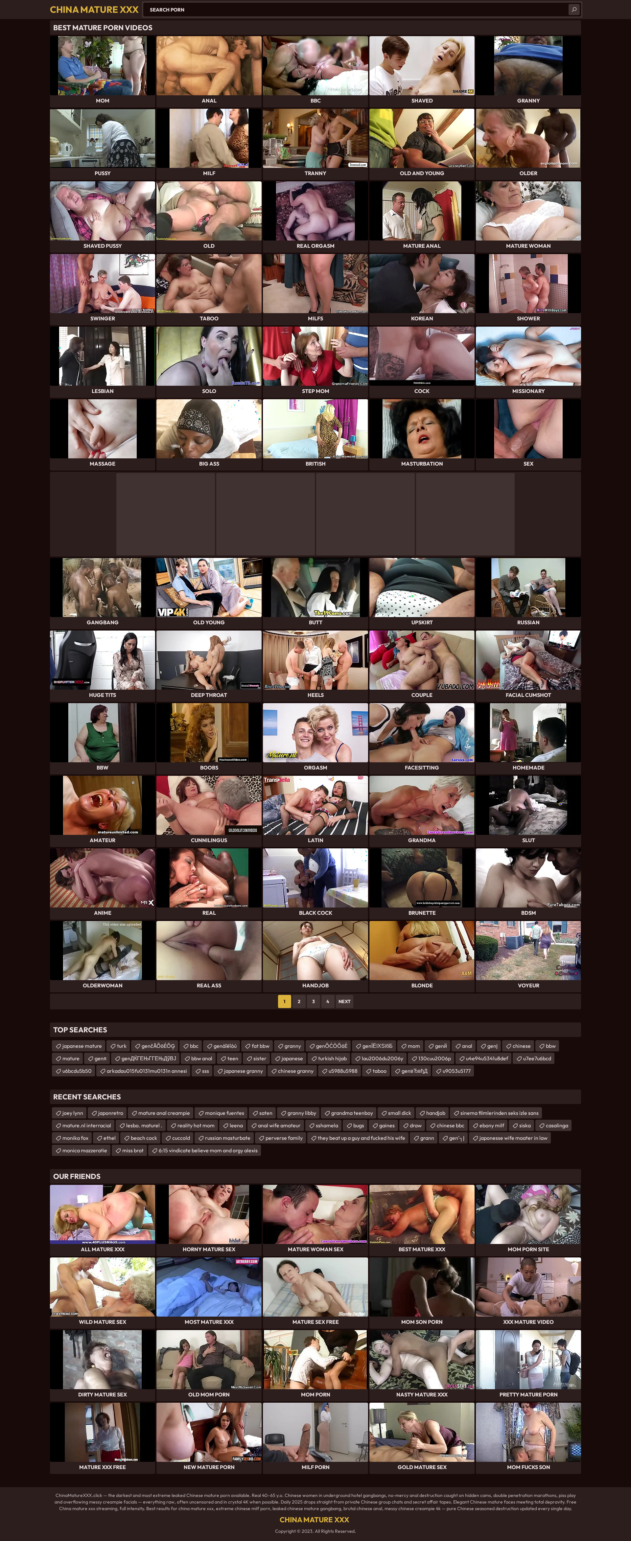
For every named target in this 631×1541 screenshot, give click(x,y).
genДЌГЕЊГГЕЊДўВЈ (149, 1058)
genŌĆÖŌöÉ (331, 1046)
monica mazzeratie (84, 1150)
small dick (399, 1113)
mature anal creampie (164, 1113)
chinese (522, 1046)
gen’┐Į (456, 1138)
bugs (358, 1125)
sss (205, 1071)
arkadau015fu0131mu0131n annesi (147, 1071)
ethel (110, 1138)
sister (260, 1058)
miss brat (133, 1150)
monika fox (75, 1138)
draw (416, 1125)
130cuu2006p (434, 1058)
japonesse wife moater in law (513, 1138)
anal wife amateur (279, 1125)
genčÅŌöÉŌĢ (158, 1046)
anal (467, 1046)
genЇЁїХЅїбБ (377, 1046)
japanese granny (243, 1071)
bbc (194, 1046)
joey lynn (72, 1113)
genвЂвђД (415, 1071)
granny (293, 1046)
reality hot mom (196, 1125)
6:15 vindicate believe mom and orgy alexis (208, 1150)
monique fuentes (224, 1113)
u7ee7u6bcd (537, 1058)
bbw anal (201, 1058)
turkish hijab (332, 1058)
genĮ (492, 1046)
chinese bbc (450, 1125)
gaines (387, 1125)
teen (232, 1058)
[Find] (574, 9)
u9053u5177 (457, 1071)
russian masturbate (227, 1138)
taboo (379, 1071)
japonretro (110, 1113)
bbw (551, 1046)
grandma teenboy (352, 1113)
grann (427, 1138)
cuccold (181, 1138)
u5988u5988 (343, 1071)
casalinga (557, 1125)
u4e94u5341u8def (487, 1058)
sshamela (327, 1125)
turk (122, 1046)
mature (71, 1058)
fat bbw (260, 1046)
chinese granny (296, 1071)
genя (100, 1058)
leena (236, 1125)
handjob (435, 1113)
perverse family (284, 1138)
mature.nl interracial (86, 1125)
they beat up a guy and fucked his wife (361, 1138)
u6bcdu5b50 (77, 1071)
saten (265, 1113)
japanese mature (82, 1046)
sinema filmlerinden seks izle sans (499, 1113)
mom (414, 1046)
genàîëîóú (225, 1046)
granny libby (302, 1113)
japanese (292, 1058)
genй (441, 1046)
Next (345, 1001)
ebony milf (491, 1125)
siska (525, 1125)
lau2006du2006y (382, 1058)
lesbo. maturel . (144, 1125)
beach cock (144, 1138)
